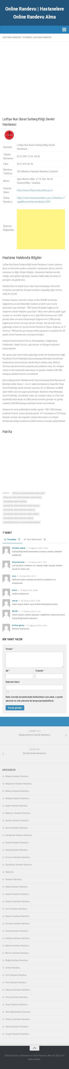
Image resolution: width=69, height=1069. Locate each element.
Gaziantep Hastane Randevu (18, 864)
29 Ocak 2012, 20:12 (27, 576)
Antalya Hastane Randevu (17, 798)
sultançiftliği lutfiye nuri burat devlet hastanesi (22, 522)
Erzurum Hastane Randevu (17, 857)
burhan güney (18, 625)
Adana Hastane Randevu (16, 776)
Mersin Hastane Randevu (17, 953)
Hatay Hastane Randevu (16, 886)
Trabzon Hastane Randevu (17, 1019)
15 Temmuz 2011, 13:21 (37, 562)
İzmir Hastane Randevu (16, 908)
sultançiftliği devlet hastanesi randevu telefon (21, 514)
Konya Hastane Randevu (16, 930)
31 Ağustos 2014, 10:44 (37, 625)
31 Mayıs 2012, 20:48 (29, 590)
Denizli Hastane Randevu (17, 842)
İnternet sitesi (12, 682)
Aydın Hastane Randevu (16, 805)
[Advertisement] (34, 78)
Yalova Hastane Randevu (16, 1026)
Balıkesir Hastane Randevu (17, 813)
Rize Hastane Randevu (15, 982)
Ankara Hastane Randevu (17, 791)
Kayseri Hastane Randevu (17, 916)
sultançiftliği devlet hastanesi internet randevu (21, 506)
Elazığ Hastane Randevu (16, 849)
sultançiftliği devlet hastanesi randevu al (19, 510)
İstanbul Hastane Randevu (37, 37)
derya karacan (18, 562)
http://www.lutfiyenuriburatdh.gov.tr (35, 190)
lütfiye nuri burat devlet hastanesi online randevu (22, 497)
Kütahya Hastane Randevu (17, 938)
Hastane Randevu (11, 37)
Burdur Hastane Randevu (17, 820)
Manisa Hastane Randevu (17, 945)
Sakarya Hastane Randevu (17, 989)
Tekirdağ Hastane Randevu (17, 1011)
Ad (8, 670)
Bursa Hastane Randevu (16, 827)
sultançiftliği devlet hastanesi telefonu (18, 518)
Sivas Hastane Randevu (16, 1004)
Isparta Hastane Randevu (17, 894)
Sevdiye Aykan (18, 548)
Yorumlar (13, 539)
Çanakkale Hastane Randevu (18, 835)
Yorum (9, 649)
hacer (14, 590)
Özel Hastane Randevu (16, 975)
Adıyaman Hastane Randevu (18, 783)
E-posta (40, 670)
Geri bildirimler (36, 539)
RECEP (15, 611)
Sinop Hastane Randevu (16, 997)
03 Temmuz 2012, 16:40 (30, 601)
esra (14, 576)
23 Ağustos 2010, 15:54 (38, 548)
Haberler (9, 872)
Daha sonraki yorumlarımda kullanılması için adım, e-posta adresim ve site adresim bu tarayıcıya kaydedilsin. (34, 699)
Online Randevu (12, 967)
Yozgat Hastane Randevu (17, 1034)
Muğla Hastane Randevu (16, 960)
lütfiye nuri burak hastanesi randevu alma (28, 493)
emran (15, 600)
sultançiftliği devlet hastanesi (15, 501)
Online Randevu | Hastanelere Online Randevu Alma (34, 13)
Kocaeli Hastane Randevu (17, 923)
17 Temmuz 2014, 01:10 (30, 611)
